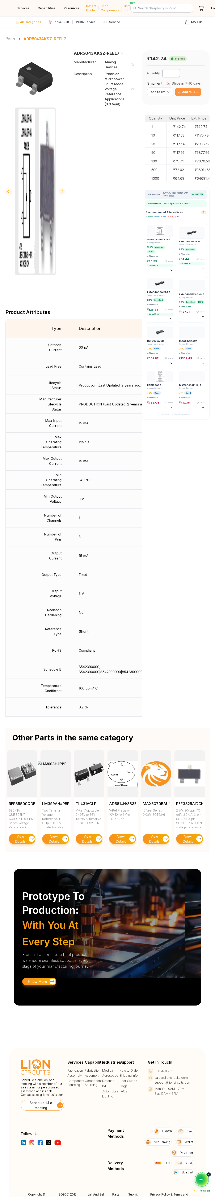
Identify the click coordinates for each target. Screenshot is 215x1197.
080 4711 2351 (164, 1071)
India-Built (61, 22)
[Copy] (122, 53)
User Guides (128, 1081)
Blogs (123, 1086)
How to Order (129, 1070)
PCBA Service (86, 22)
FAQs (123, 1091)
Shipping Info (128, 1075)
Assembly (74, 1075)
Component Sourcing (75, 1083)
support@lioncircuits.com (173, 1082)
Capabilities (46, 8)
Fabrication (75, 1070)
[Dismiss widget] (209, 1174)
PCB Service (111, 22)
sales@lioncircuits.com (47, 1094)
